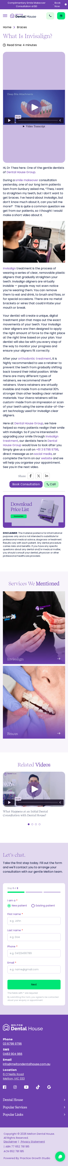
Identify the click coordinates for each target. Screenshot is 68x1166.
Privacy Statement (32, 1141)
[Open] (5, 16)
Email (11, 962)
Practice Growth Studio (35, 1158)
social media (43, 454)
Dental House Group (21, 172)
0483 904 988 (12, 1054)
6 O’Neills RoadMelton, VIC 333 (14, 1076)
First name (15, 914)
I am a (12, 900)
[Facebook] (31, 476)
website (46, 458)
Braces (22, 27)
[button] (34, 107)
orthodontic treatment (34, 358)
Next (34, 984)
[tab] (29, 824)
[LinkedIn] (47, 476)
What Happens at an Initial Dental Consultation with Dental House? (25, 813)
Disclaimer (10, 1141)
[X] (39, 476)
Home (7, 27)
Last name (15, 930)
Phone (12, 946)
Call (53, 484)
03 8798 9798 (12, 1044)
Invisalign (9, 268)
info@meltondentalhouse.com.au (26, 1064)
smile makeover (26, 180)
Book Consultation (26, 484)
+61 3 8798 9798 (47, 449)
